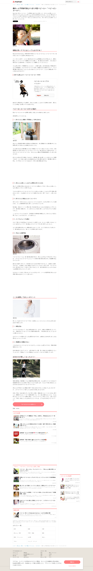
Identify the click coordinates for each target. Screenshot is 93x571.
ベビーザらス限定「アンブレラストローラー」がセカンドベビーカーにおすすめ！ (72, 480)
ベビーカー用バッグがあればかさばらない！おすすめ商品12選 (35, 513)
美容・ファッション (52, 552)
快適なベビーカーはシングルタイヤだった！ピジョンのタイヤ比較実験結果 (38, 478)
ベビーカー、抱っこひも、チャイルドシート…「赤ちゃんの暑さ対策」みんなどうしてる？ (38, 470)
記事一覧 (14, 555)
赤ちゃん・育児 (43, 557)
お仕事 (50, 554)
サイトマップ (15, 554)
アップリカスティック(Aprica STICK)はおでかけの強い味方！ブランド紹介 (72, 498)
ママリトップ (15, 552)
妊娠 (41, 554)
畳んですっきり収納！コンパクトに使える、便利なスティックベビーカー (38, 485)
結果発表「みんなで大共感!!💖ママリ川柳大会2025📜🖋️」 (34, 433)
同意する (72, 562)
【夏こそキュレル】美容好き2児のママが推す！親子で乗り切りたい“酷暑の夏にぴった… (38, 424)
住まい (50, 555)
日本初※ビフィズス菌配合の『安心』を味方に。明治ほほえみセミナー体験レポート (37, 416)
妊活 (41, 552)
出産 (41, 555)
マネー (50, 557)
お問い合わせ (26, 557)
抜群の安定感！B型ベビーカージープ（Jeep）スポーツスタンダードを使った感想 (72, 486)
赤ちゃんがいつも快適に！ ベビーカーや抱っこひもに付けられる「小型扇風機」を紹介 (38, 493)
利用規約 (25, 555)
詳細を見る (46, 95)
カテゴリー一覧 (16, 557)
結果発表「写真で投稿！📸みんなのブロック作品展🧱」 (33, 439)
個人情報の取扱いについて (28, 554)
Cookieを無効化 (72, 566)
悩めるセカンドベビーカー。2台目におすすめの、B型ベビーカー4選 (72, 492)
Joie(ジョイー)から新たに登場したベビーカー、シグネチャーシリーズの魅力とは (37, 501)
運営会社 (25, 552)
